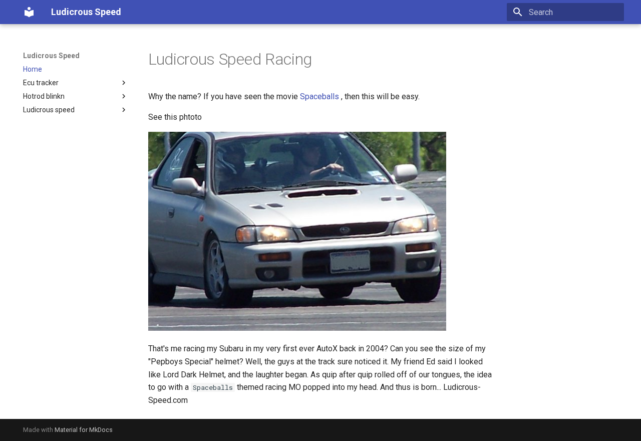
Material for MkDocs (84, 429)
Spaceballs (319, 96)
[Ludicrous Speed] (29, 12)
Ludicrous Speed (51, 56)
